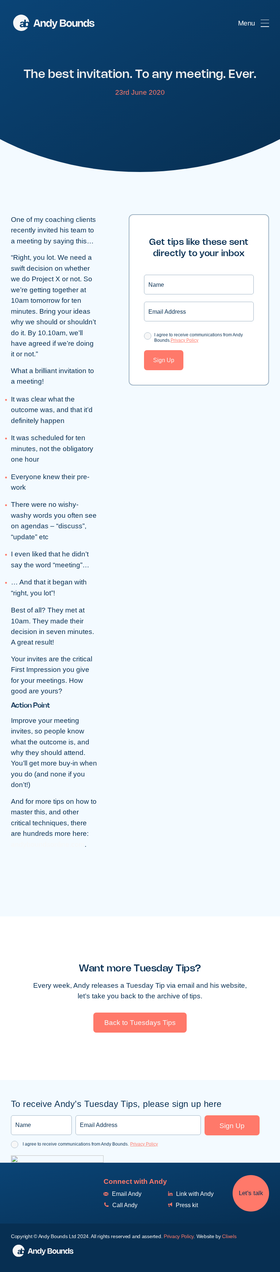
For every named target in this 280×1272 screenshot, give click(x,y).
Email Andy (125, 1194)
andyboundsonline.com (48, 844)
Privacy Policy (184, 340)
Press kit (186, 1205)
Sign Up (163, 360)
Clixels (229, 1236)
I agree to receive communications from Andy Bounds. (198, 337)
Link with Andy (194, 1194)
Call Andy (124, 1205)
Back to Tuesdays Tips (140, 1022)
